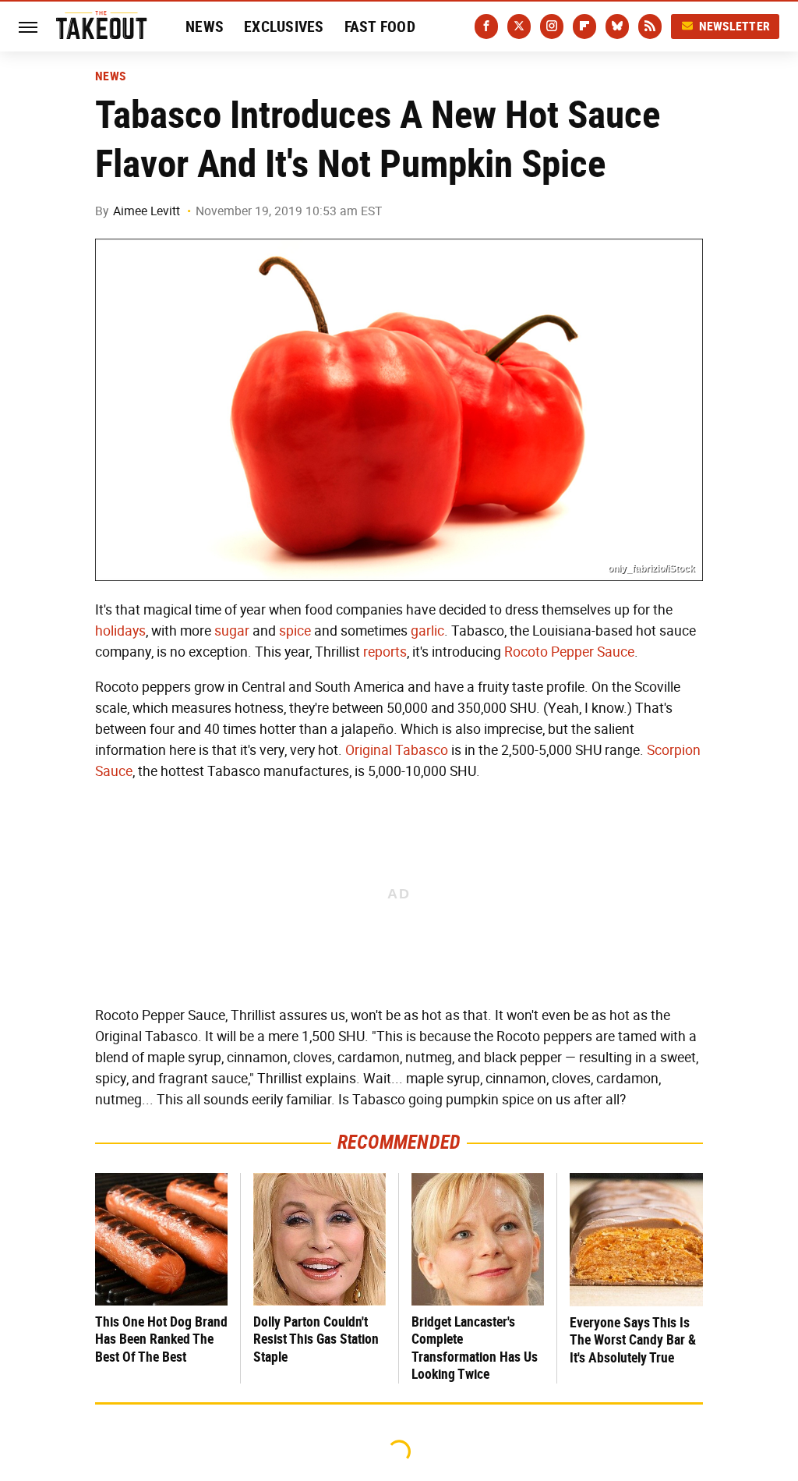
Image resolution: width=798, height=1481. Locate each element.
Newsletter (735, 26)
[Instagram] (551, 26)
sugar (231, 631)
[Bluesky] (617, 26)
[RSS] (650, 26)
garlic (427, 631)
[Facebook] (486, 26)
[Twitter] (519, 26)
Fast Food (379, 26)
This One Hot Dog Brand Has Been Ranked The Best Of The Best (161, 1339)
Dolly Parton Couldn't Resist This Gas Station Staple (316, 1339)
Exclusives (284, 26)
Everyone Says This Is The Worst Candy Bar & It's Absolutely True (633, 1340)
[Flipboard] (584, 26)
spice (295, 631)
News (204, 26)
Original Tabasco (396, 750)
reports (385, 652)
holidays (120, 631)
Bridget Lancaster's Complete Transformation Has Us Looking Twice (474, 1348)
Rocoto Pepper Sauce (569, 652)
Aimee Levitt (146, 211)
